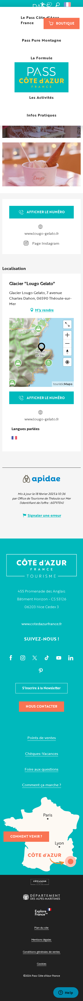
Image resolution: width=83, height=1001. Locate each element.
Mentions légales (41, 939)
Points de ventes (41, 737)
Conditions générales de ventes (41, 952)
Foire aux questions (41, 769)
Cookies (41, 964)
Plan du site (41, 928)
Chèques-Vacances (41, 753)
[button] (58, 5)
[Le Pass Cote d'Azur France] (42, 77)
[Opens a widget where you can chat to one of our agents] (65, 993)
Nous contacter (41, 706)
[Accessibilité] (42, 5)
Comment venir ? (26, 836)
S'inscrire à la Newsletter (41, 688)
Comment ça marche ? (41, 785)
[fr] (68, 4)
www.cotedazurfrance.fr (41, 624)
